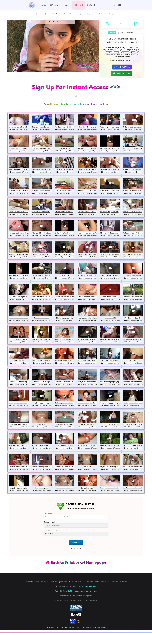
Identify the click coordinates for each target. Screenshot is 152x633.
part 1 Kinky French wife (110, 275)
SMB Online (92, 586)
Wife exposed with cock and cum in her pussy (70, 212)
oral (61, 14)
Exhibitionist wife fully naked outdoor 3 (22, 424)
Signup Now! (76, 542)
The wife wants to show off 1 (41, 297)
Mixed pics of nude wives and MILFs (20, 403)
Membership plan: (50, 522)
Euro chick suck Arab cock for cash (89, 339)
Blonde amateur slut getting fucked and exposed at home (97, 169)
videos (65, 14)
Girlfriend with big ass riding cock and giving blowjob (95, 127)
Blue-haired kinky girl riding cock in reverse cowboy (71, 127)
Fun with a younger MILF (110, 360)
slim (117, 47)
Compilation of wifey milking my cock (90, 318)
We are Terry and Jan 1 (110, 424)
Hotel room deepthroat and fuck (43, 339)
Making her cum (19, 360)
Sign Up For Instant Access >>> (76, 87)
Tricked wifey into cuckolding (64, 467)
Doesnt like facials (87, 424)
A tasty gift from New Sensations (43, 233)
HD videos (56, 14)
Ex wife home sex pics (41, 318)
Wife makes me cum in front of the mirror (91, 275)
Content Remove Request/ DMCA (82, 582)
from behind (119, 56)
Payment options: (50, 530)
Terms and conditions (32, 582)
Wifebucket (54, 5)
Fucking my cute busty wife (133, 403)
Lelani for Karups (64, 148)
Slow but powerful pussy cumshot (20, 445)
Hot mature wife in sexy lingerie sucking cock (24, 233)
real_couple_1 (133, 360)
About (113, 33)
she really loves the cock (64, 445)
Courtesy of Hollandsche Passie (19, 467)
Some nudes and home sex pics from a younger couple (96, 297)
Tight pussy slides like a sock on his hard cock (47, 148)
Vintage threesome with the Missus (44, 445)
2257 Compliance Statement (117, 582)
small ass (125, 51)
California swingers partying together (112, 382)
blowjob (128, 49)
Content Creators (101, 582)
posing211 (87, 467)
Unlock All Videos (123, 73)
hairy (128, 56)
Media (66, 5)
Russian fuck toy (41, 424)
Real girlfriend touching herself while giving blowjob (117, 148)
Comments (130, 33)
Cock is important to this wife (65, 403)
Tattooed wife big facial (19, 297)
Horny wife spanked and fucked (19, 488)
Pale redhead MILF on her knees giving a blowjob (24, 169)
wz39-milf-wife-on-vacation (88, 445)
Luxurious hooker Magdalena (64, 297)
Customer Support (57, 582)
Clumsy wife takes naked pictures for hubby (69, 339)
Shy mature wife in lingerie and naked (112, 467)
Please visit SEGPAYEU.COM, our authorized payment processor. (76, 591)
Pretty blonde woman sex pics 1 (133, 424)
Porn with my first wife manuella (65, 424)
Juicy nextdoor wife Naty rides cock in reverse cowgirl (118, 169)
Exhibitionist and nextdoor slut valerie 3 (22, 318)
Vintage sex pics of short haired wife (112, 488)
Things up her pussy (41, 488)
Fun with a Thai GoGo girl (42, 382)
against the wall (116, 54)
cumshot (136, 49)
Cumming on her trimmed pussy (19, 382)
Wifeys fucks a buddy (42, 403)
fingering (126, 53)
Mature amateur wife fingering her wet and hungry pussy (51, 169)
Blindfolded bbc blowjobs (64, 318)
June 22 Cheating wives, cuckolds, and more (46, 360)
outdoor (109, 51)
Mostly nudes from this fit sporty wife (90, 382)
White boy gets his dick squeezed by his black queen (117, 191)
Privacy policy (44, 582)
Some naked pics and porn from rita (66, 360)
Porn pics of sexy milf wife (133, 445)
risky (138, 54)
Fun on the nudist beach (65, 488)
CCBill (86, 586)
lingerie (133, 53)
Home (39, 14)
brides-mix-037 (110, 318)
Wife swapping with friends (19, 339)
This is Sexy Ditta (64, 275)
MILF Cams (78, 5)
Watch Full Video (123, 67)
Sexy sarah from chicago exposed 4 (112, 339)
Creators (90, 5)
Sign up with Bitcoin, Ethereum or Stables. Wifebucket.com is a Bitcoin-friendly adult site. (76, 627)
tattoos (130, 47)
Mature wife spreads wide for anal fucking (91, 360)
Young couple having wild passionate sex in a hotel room (119, 127)
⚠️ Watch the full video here (53, 22)
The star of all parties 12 (110, 297)
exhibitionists (129, 54)
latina (133, 51)
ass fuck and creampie (133, 275)
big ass (113, 49)
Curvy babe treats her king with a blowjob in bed (48, 127)
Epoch (81, 586)
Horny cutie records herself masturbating (91, 233)
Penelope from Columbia (133, 318)
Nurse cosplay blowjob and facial (134, 339)
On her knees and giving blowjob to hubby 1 (92, 403)
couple (121, 49)
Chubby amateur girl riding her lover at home (24, 212)
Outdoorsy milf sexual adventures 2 (112, 445)
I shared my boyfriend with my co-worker (114, 212)
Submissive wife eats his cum (65, 382)
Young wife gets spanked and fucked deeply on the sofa (50, 191)
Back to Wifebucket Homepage (78, 562)
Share (121, 33)
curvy (123, 47)
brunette (111, 47)
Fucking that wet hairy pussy (133, 382)
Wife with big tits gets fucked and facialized (24, 148)
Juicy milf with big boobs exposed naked (45, 467)
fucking (49, 14)
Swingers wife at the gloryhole (110, 403)
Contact (67, 582)
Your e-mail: (48, 513)
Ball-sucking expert (87, 488)
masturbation (115, 53)
